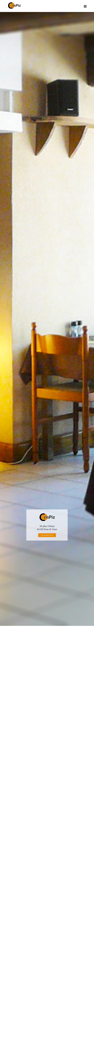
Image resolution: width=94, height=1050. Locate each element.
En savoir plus (47, 535)
